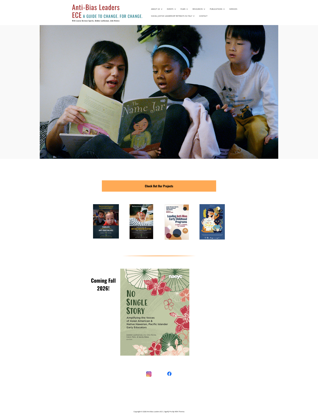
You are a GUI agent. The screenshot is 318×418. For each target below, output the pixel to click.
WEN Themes (179, 411)
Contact (203, 16)
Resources (198, 9)
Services (233, 9)
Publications (216, 9)
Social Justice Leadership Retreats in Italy (171, 16)
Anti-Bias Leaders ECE (96, 11)
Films (182, 9)
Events (170, 9)
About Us (155, 9)
